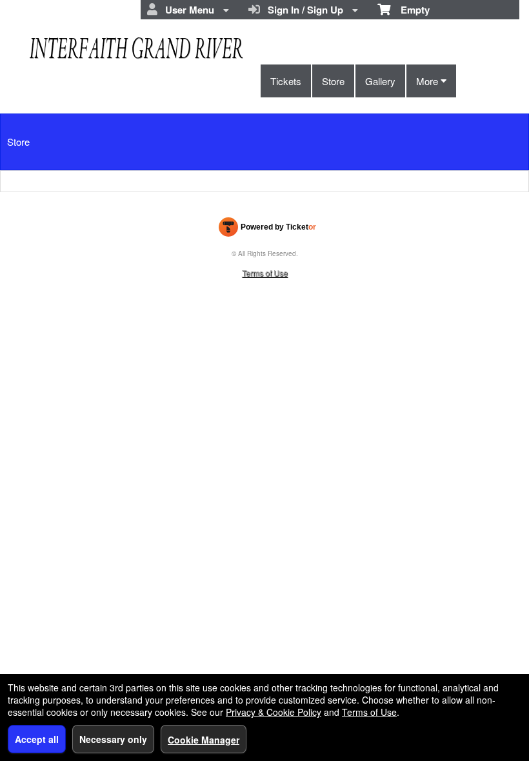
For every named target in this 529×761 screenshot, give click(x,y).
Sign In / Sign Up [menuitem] (303, 10)
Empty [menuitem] (410, 10)
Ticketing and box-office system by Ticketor (267, 229)
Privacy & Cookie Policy (273, 712)
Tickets (285, 81)
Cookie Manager (203, 739)
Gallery (380, 81)
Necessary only (113, 739)
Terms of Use (265, 272)
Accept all (37, 739)
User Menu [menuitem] (187, 10)
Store (333, 81)
